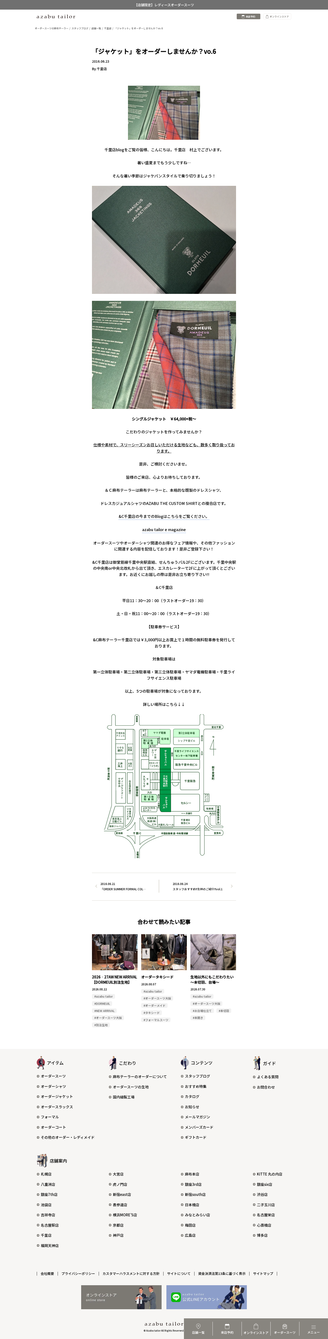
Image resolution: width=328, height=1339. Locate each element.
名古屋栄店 (266, 1214)
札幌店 (46, 1173)
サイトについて (179, 1273)
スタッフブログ (197, 1075)
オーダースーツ (53, 1075)
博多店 (262, 1235)
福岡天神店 (50, 1245)
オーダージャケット (57, 1096)
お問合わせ (266, 1087)
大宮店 (118, 1173)
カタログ (192, 1096)
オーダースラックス (57, 1106)
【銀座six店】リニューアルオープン (164, 4)
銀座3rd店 (193, 1184)
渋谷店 (262, 1194)
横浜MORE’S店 (125, 1214)
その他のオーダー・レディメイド (68, 1137)
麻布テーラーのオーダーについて (140, 1076)
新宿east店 (122, 1194)
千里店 (46, 1235)
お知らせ (192, 1106)
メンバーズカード (199, 1127)
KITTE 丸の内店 (269, 1173)
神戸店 (118, 1235)
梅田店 (190, 1225)
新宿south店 (195, 1194)
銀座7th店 (49, 1194)
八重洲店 (48, 1184)
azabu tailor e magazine (164, 529)
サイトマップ (263, 1273)
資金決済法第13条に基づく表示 (222, 1273)
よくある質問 (268, 1076)
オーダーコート (53, 1127)
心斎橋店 (264, 1225)
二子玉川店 (266, 1204)
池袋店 (46, 1204)
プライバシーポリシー (78, 1273)
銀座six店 (264, 1184)
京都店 (118, 1225)
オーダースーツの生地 (131, 1086)
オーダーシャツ (53, 1086)
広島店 (190, 1235)
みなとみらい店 (197, 1214)
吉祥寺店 (48, 1214)
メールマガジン (197, 1116)
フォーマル (50, 1116)
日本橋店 (192, 1204)
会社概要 (47, 1273)
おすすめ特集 (196, 1086)
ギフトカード (196, 1137)
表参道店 (120, 1204)
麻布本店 (192, 1173)
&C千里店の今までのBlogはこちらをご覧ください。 (164, 516)
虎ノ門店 (120, 1184)
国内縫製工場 (123, 1096)
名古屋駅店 (50, 1225)
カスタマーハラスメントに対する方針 (131, 1273)
